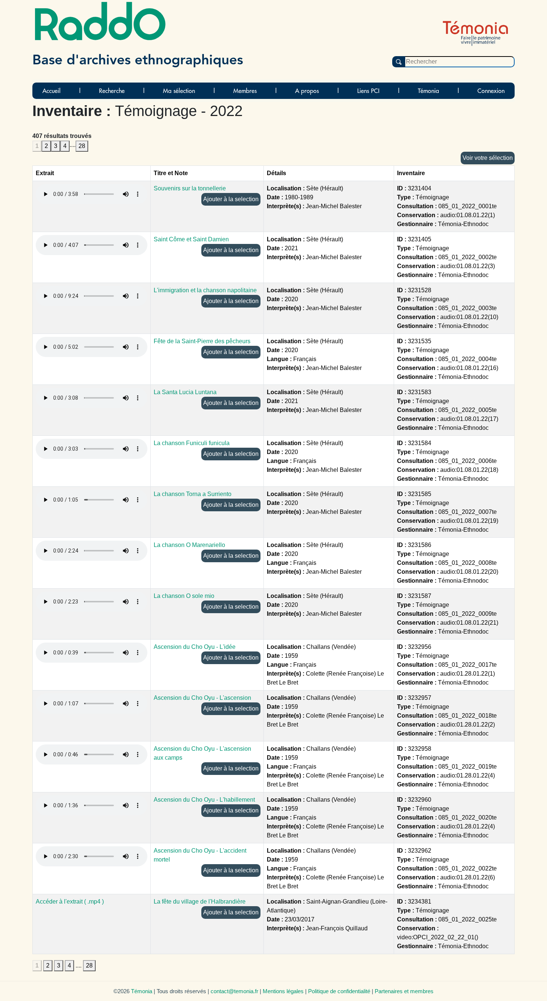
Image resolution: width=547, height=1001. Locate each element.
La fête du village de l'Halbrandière (200, 901)
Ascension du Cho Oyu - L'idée (195, 647)
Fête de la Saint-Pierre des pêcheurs (202, 341)
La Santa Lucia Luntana (185, 392)
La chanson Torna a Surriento (192, 494)
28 (82, 146)
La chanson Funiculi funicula (192, 443)
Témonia (428, 90)
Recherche (112, 90)
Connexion (491, 90)
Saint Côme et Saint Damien (191, 239)
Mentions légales (283, 991)
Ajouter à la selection (231, 199)
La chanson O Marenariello (189, 545)
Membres (245, 90)
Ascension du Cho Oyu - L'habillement (204, 799)
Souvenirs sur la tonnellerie (190, 188)
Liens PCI (368, 90)
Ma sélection (179, 90)
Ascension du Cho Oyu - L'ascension (202, 698)
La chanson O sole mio (184, 596)
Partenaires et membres (404, 991)
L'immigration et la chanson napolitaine (205, 290)
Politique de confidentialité (339, 991)
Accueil (51, 90)
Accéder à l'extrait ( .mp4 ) (70, 901)
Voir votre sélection (488, 158)
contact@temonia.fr (234, 991)
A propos (307, 90)
